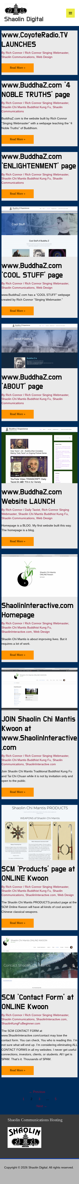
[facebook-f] (11, 1175)
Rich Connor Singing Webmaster (46, 52)
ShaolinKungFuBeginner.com (20, 1023)
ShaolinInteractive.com (16, 631)
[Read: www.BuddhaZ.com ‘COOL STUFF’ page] (39, 231)
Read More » (22, 66)
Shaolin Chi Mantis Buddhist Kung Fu (26, 107)
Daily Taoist (32, 509)
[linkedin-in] (6, 1175)
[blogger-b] (21, 1175)
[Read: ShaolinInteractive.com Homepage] (39, 575)
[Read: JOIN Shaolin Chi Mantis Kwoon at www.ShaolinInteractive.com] (39, 688)
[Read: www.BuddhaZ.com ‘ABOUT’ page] (39, 345)
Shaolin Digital (23, 19)
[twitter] (16, 1175)
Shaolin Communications (18, 57)
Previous (37, 1092)
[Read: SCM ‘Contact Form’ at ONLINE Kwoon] (39, 962)
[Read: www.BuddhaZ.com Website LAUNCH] (39, 454)
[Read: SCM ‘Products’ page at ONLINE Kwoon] (39, 832)
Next (41, 1106)
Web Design (44, 57)
